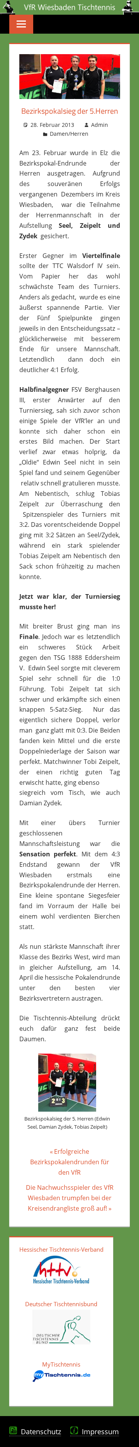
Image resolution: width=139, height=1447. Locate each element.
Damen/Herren (69, 133)
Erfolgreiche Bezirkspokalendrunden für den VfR (69, 1162)
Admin (99, 124)
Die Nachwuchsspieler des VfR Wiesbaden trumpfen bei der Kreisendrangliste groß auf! (69, 1198)
